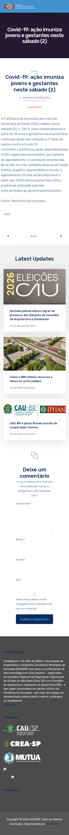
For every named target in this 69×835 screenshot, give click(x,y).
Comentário (24, 503)
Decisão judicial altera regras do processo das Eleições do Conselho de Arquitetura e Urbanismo (34, 315)
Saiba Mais (10, 704)
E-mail (20, 559)
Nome (20, 539)
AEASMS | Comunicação (36, 97)
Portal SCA (52, 824)
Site (18, 579)
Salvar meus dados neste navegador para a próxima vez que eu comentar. (34, 604)
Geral (34, 71)
